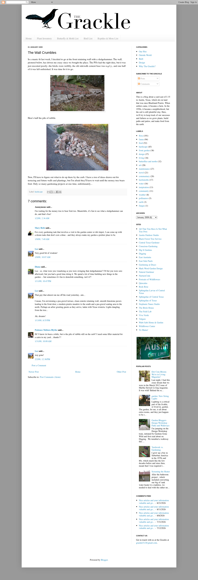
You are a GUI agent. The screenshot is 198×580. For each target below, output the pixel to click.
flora (141, 135)
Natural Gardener (146, 271)
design (141, 154)
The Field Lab (145, 311)
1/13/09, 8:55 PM (42, 320)
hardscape (39, 191)
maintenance (144, 168)
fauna (141, 139)
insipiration (144, 187)
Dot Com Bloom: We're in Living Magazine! (159, 374)
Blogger (104, 559)
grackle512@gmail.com (146, 542)
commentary (144, 176)
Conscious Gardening (148, 246)
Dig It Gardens (145, 249)
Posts (142, 78)
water (141, 183)
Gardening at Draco (147, 264)
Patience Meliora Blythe (46, 330)
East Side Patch (146, 260)
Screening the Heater (161, 471)
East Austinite (145, 257)
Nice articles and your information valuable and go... (154, 501)
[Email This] (48, 191)
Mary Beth (40, 227)
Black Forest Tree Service (150, 238)
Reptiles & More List (108, 38)
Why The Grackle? (147, 66)
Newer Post (34, 371)
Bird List (88, 38)
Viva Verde (144, 315)
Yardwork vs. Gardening (157, 448)
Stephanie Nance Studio (149, 304)
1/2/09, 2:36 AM (42, 218)
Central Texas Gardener (149, 242)
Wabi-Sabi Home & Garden (151, 322)
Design (142, 62)
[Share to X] (54, 191)
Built (141, 58)
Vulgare (142, 318)
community (144, 190)
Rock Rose (143, 286)
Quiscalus (143, 283)
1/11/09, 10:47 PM (43, 281)
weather (142, 194)
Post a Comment (39, 365)
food (141, 142)
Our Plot (142, 51)
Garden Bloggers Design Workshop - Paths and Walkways (160, 423)
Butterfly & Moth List (67, 38)
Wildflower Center (147, 326)
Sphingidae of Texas (148, 300)
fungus (142, 205)
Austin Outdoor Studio (149, 235)
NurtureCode (144, 275)
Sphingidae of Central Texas (151, 296)
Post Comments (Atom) (50, 377)
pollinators (143, 198)
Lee (36, 248)
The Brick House (146, 307)
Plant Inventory (44, 38)
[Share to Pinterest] (60, 191)
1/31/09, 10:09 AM (43, 341)
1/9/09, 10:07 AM (42, 257)
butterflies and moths (148, 161)
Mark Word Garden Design (151, 268)
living (141, 157)
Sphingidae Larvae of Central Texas (152, 291)
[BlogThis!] (51, 191)
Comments (145, 83)
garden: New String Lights (160, 397)
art (140, 165)
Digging (142, 253)
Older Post (121, 371)
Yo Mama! (143, 329)
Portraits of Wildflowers (149, 279)
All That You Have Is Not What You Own (153, 230)
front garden (144, 150)
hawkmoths (144, 179)
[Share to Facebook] (57, 191)
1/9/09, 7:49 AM (42, 239)
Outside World (145, 55)
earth (141, 201)
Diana (37, 266)
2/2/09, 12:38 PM (42, 359)
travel (141, 172)
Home (29, 38)
